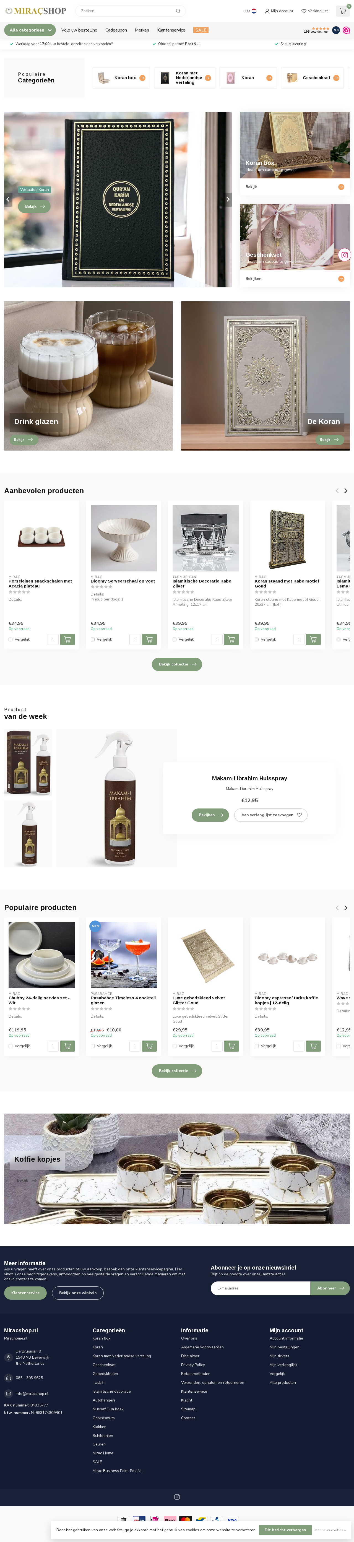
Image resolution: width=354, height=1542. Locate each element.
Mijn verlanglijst (283, 1364)
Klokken (99, 1426)
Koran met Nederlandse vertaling (122, 1356)
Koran (98, 1347)
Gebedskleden (105, 1373)
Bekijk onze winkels (78, 1293)
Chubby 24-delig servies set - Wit (39, 1000)
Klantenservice (171, 30)
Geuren (99, 1444)
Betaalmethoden (195, 1373)
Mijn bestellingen (285, 1347)
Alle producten (283, 1382)
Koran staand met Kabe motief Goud (287, 583)
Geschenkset (104, 1364)
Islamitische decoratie (112, 1391)
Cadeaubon (116, 30)
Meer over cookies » (330, 1530)
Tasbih (99, 1382)
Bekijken (207, 815)
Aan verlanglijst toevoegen (267, 815)
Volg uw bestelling (79, 30)
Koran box (101, 1338)
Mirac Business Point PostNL (117, 1470)
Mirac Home (103, 1453)
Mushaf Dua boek (108, 1409)
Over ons (189, 1338)
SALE (201, 30)
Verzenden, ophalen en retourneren (212, 1382)
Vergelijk (22, 639)
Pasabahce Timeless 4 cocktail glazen (123, 1000)
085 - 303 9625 (29, 1377)
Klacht (186, 1400)
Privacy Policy (193, 1364)
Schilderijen (103, 1435)
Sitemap (188, 1409)
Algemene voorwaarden (202, 1347)
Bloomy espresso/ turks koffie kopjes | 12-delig (286, 1000)
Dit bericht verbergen (285, 1530)
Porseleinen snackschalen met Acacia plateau (40, 583)
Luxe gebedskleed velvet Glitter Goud (199, 1000)
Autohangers (104, 1400)
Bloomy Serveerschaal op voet (123, 581)
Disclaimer (190, 1356)
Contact (188, 1418)
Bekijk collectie (173, 664)
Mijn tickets (279, 1356)
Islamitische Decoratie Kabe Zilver (202, 583)
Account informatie (286, 1338)
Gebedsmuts (104, 1418)
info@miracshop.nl (32, 1393)
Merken (142, 30)
